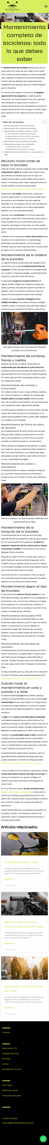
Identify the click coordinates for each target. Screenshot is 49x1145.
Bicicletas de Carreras (11, 1069)
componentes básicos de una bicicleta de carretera (22, 189)
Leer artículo (10, 879)
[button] (46, 6)
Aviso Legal (7, 1085)
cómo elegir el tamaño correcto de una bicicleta (21, 678)
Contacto (6, 1032)
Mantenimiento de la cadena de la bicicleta (20, 128)
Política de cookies (10, 1090)
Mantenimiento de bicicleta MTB (18, 147)
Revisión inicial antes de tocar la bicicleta (19, 126)
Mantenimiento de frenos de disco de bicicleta (23, 136)
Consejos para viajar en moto (21, 862)
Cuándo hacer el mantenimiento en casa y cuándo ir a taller (24, 153)
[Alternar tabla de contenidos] (42, 122)
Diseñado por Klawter (37, 1140)
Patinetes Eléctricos (10, 1053)
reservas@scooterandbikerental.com (18, 1123)
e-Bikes (5, 1064)
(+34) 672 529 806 (9, 1118)
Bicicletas (6, 1058)
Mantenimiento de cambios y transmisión (22, 134)
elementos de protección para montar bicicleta (21, 763)
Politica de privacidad (11, 1095)
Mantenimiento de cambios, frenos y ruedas (20, 131)
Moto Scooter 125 (9, 1048)
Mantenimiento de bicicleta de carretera (21, 149)
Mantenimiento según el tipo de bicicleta (19, 144)
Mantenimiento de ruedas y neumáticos (21, 139)
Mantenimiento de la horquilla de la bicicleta (20, 141)
